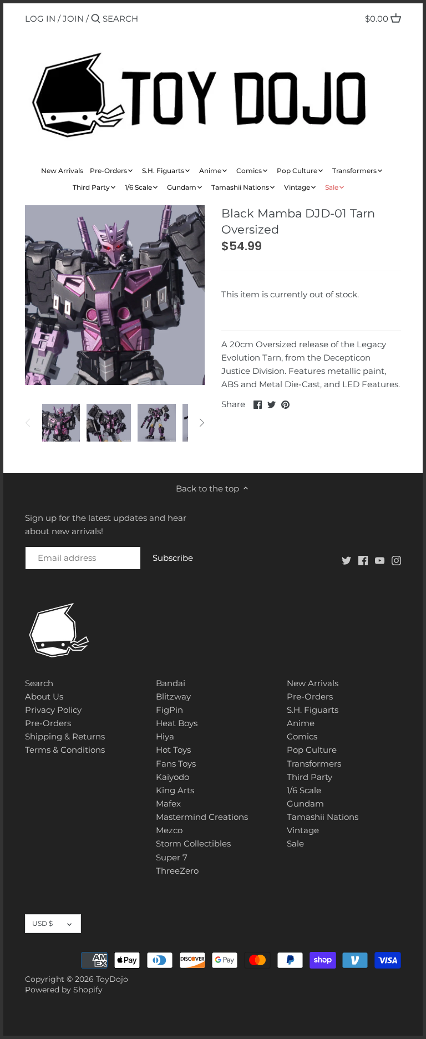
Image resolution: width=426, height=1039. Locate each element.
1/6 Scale (304, 790)
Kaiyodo (172, 777)
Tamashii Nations (322, 817)
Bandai (170, 683)
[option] (61, 422)
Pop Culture (312, 749)
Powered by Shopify (64, 989)
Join (73, 18)
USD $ (42, 923)
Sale (295, 843)
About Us (44, 696)
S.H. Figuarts (312, 710)
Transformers (314, 763)
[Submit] (95, 19)
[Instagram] (396, 559)
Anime (301, 723)
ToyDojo (112, 979)
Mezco (169, 830)
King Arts (175, 790)
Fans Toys (176, 763)
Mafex (168, 803)
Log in (40, 18)
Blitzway (173, 696)
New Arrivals (312, 683)
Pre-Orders (48, 723)
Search (39, 683)
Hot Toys (173, 749)
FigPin (169, 710)
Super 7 (171, 857)
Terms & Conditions (65, 749)
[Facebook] (363, 559)
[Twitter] (346, 559)
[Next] (201, 422)
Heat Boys (176, 723)
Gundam (305, 803)
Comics (302, 736)
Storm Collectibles (193, 843)
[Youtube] (379, 559)
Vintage (303, 830)
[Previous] (28, 422)
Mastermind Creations (202, 817)
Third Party (309, 777)
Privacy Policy (53, 710)
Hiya (165, 736)
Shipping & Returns (65, 736)
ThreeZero (177, 870)
